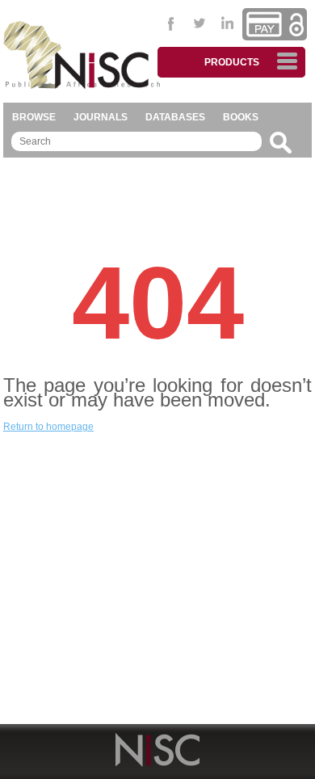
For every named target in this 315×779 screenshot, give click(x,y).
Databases (175, 117)
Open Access (296, 24)
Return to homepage (48, 426)
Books (240, 117)
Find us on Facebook (172, 23)
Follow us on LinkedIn (228, 23)
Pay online (264, 24)
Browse (34, 117)
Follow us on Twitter (200, 23)
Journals (101, 117)
